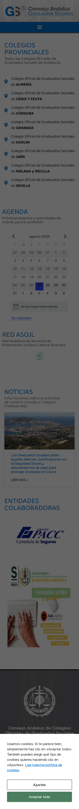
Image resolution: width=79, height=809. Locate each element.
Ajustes (39, 784)
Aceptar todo (39, 797)
